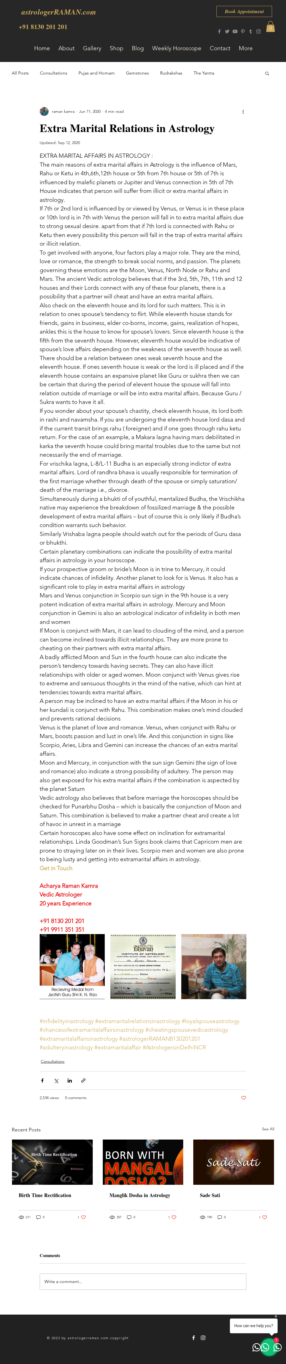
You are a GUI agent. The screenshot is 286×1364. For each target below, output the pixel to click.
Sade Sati (210, 1195)
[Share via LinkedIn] (69, 1080)
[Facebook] (219, 31)
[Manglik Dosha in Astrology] (143, 1162)
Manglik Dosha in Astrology (139, 1195)
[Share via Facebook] (42, 1080)
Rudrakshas (171, 73)
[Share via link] (83, 1080)
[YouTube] (235, 31)
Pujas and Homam (96, 73)
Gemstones (137, 73)
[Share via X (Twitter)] (56, 1080)
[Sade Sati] (233, 1162)
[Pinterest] (243, 31)
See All (268, 1128)
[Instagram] (258, 31)
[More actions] (243, 111)
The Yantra (204, 73)
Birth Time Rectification (45, 1195)
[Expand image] (72, 966)
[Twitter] (227, 31)
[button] (270, 26)
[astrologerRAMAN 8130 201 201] (193, 1338)
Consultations (53, 73)
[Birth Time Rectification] (52, 1162)
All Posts (20, 73)
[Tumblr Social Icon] (251, 31)
